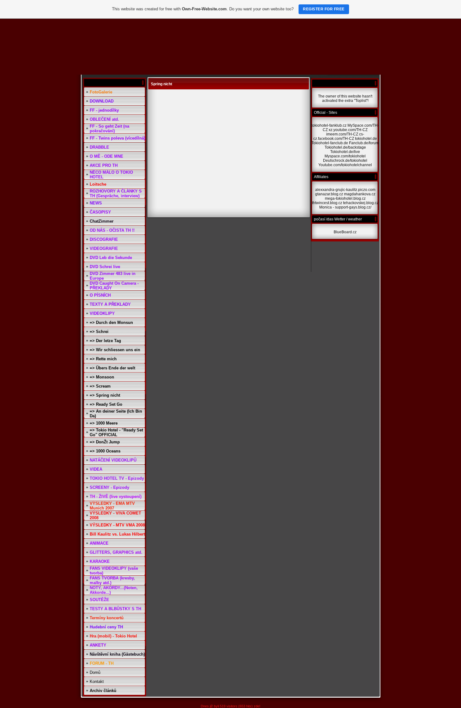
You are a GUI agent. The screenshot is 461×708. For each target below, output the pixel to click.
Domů (95, 672)
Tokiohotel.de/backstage (345, 147)
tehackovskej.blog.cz (361, 203)
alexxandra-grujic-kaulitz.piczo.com (345, 190)
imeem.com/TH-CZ (342, 134)
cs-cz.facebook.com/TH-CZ (338, 136)
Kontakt (97, 681)
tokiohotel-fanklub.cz (329, 125)
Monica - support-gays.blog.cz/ (345, 207)
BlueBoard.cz (345, 232)
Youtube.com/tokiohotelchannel (345, 165)
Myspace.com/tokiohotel (345, 156)
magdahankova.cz (359, 194)
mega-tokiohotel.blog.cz (345, 198)
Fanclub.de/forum (364, 143)
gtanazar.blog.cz (329, 194)
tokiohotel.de (366, 138)
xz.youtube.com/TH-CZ (348, 130)
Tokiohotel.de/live (345, 152)
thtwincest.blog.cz (327, 203)
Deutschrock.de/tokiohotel (345, 160)
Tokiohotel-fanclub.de (329, 143)
